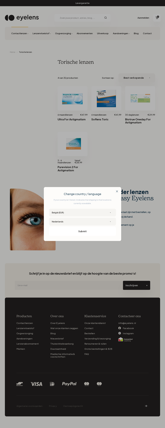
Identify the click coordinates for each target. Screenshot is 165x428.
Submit (82, 231)
